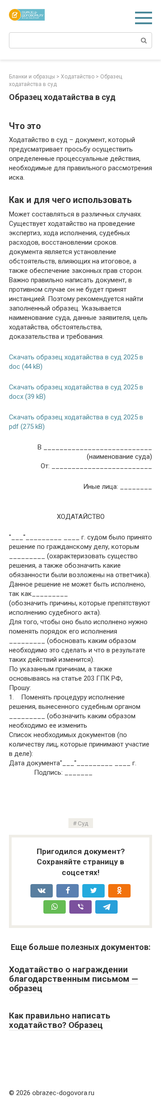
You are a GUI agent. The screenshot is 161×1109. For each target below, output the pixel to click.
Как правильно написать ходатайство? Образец (59, 1020)
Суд (83, 823)
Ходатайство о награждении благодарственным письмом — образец (73, 978)
